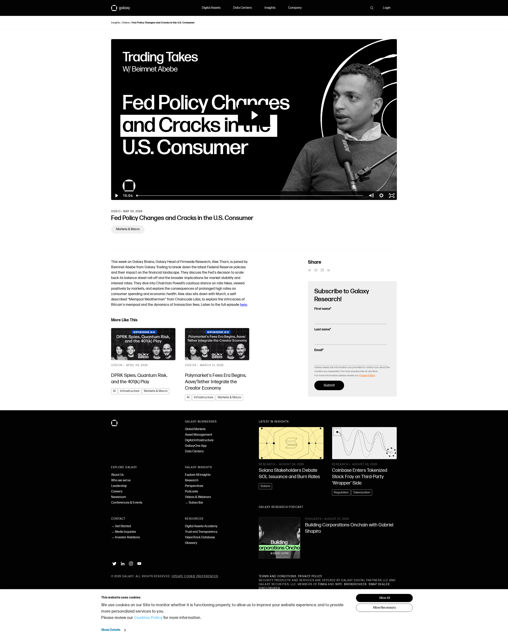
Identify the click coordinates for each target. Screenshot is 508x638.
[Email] (328, 270)
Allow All (384, 598)
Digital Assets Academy (201, 526)
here (243, 305)
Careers (116, 491)
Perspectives (194, 486)
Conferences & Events (126, 503)
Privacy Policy (310, 576)
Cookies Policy (148, 617)
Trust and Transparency (201, 532)
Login (387, 8)
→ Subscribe (194, 503)
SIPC (339, 584)
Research (191, 480)
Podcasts (191, 491)
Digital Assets (211, 8)
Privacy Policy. (367, 375)
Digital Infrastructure (199, 440)
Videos (126, 22)
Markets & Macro (128, 229)
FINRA (322, 584)
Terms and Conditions (277, 576)
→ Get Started (121, 526)
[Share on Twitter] (309, 270)
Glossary (191, 543)
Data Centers (242, 8)
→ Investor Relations (125, 537)
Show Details (110, 630)
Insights (270, 8)
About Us (117, 475)
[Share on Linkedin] (322, 270)
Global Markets (195, 429)
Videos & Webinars (198, 497)
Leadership (119, 486)
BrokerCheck (355, 584)
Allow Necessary (384, 608)
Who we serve (121, 480)
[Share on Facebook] (316, 270)
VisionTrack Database (200, 537)
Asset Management (198, 435)
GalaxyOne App (196, 446)
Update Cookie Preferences (195, 576)
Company (295, 8)
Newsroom (118, 497)
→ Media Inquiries (123, 532)
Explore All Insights (198, 475)
